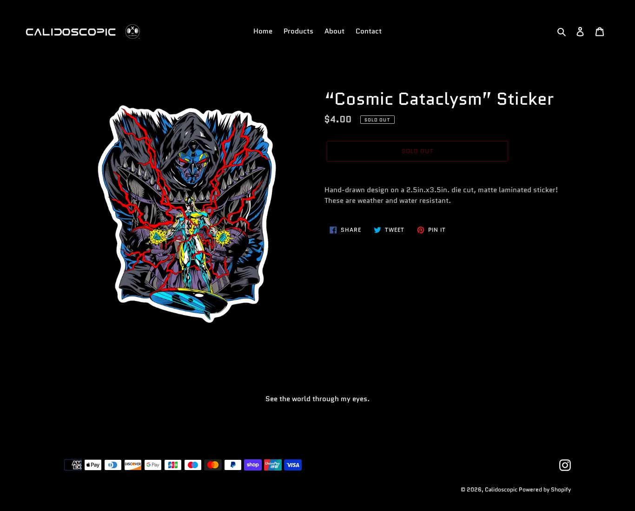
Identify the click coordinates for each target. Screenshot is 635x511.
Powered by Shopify (545, 489)
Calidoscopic (502, 489)
